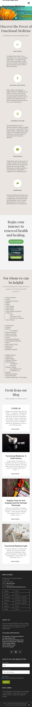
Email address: (6, 669)
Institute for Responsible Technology (12, 641)
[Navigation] (29, 3)
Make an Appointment (16, 241)
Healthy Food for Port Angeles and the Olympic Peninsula (16, 503)
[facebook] (12, 652)
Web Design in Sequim (20, 705)
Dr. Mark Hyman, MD (8, 638)
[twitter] (16, 652)
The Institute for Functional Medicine (13, 636)
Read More (15, 429)
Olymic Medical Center (9, 645)
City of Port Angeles (8, 647)
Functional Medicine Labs (16, 546)
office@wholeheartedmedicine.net (16, 587)
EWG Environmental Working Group (13, 640)
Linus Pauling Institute (8, 643)
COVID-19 (15, 409)
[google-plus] (20, 652)
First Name (5, 663)
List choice (5, 676)
